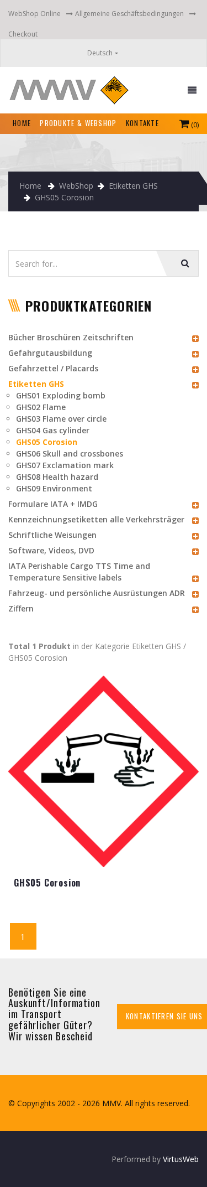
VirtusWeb (181, 1159)
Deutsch (100, 53)
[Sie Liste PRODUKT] (103, 776)
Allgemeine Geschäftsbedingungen (129, 13)
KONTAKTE (142, 122)
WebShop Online (34, 13)
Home (30, 185)
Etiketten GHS (133, 185)
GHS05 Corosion (64, 197)
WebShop (76, 185)
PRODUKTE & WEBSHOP (78, 122)
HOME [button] (24, 122)
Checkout (23, 34)
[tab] (103, 337)
